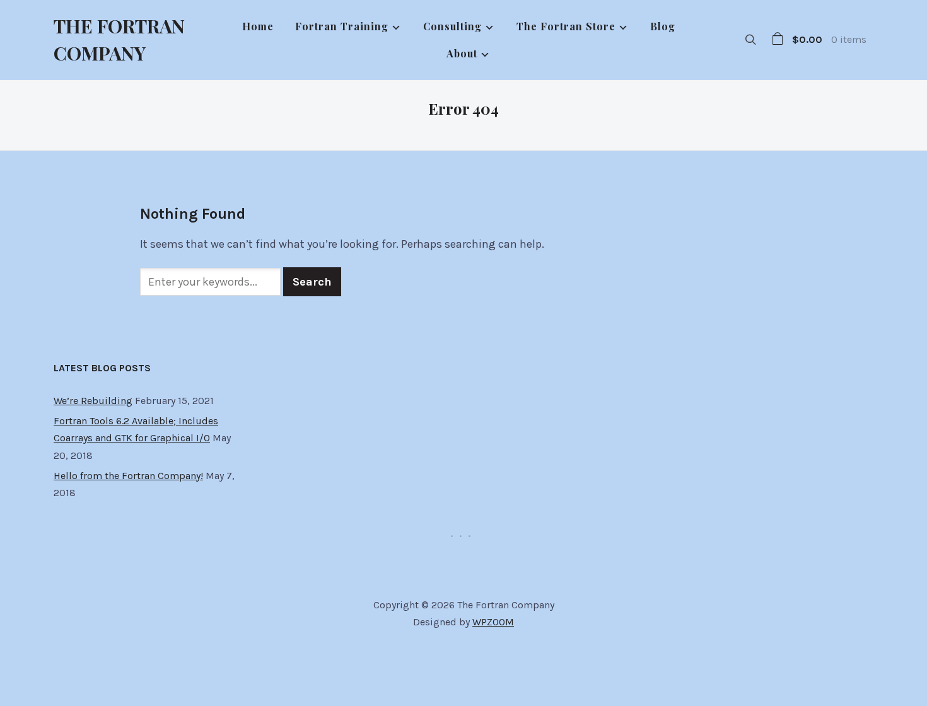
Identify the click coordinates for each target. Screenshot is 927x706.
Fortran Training (341, 26)
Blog (662, 26)
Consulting (452, 26)
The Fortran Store (565, 26)
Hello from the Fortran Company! (128, 476)
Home (258, 26)
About (461, 53)
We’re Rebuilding (93, 401)
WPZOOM (493, 622)
